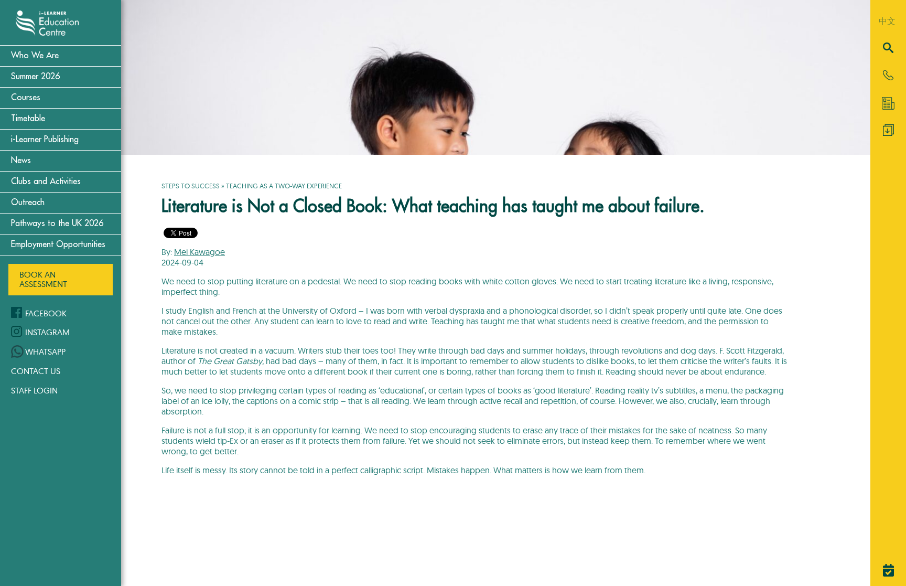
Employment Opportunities (58, 244)
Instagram (47, 332)
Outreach (28, 202)
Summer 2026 (35, 76)
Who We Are (35, 55)
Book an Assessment (43, 279)
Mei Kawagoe (199, 252)
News (21, 160)
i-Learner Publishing (45, 139)
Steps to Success (190, 186)
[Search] (888, 48)
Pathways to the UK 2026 (57, 223)
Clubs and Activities (46, 181)
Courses (25, 97)
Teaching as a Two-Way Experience (284, 186)
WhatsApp (45, 351)
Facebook (46, 313)
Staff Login (34, 390)
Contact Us (35, 371)
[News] (888, 103)
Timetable (28, 118)
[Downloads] (888, 132)
